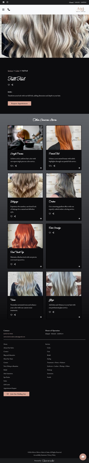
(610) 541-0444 (8, 334)
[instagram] (8, 2)
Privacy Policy (51, 455)
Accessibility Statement (40, 455)
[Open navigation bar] (3, 9)
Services (10, 71)
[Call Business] (8, 9)
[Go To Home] (80, 9)
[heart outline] (9, 85)
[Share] (13, 85)
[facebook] (4, 2)
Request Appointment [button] (19, 103)
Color (17, 71)
